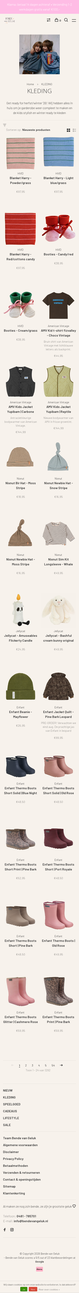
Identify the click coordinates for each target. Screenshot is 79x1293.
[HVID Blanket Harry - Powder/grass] (20, 153)
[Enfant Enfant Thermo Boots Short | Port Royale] (58, 839)
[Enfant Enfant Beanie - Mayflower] (20, 687)
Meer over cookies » (49, 1289)
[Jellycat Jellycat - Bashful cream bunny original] (58, 611)
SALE (7, 1125)
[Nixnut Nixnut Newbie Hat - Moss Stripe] (20, 534)
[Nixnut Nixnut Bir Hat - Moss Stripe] (20, 458)
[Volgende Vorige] (61, 1065)
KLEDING (46, 84)
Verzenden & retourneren (21, 1172)
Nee (33, 1289)
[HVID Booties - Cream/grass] (20, 305)
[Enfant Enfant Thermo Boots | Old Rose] (58, 916)
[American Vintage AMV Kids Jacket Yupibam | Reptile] (58, 382)
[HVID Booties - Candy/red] (58, 229)
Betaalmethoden (15, 1165)
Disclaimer (11, 1152)
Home (30, 84)
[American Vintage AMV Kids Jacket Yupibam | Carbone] (20, 382)
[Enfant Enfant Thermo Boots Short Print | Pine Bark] (20, 839)
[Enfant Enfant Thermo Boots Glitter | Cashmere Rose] (20, 992)
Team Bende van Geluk (19, 1138)
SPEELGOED (11, 1104)
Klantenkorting (14, 1193)
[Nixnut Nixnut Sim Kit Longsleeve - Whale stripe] (58, 534)
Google (39, 1261)
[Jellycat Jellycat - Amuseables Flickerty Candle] (20, 611)
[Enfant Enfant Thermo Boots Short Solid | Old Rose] (58, 763)
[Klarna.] (39, 1270)
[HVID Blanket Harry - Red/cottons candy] (20, 229)
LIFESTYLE (11, 1118)
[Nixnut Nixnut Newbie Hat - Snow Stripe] (58, 458)
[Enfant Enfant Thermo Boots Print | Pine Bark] (58, 992)
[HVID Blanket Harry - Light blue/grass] (58, 153)
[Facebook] (4, 1230)
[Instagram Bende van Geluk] (12, 1230)
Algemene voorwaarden (20, 1145)
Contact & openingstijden (22, 1179)
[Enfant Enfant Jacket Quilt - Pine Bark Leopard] (58, 687)
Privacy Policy (13, 1159)
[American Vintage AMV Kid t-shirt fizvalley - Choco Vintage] (58, 305)
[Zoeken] (66, 20)
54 (53, 1065)
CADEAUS (10, 1111)
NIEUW (8, 1090)
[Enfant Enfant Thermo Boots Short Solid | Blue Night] (20, 763)
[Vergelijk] (49, 20)
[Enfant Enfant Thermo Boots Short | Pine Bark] (20, 916)
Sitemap (9, 1186)
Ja (23, 1289)
